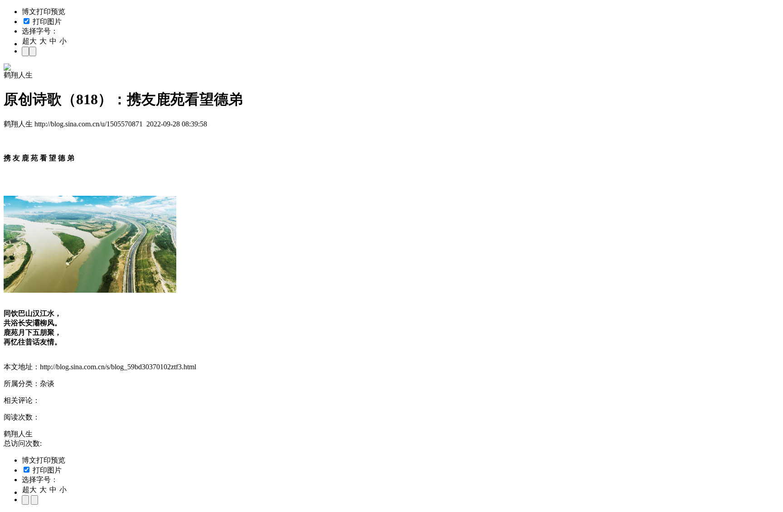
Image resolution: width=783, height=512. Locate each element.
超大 (29, 41)
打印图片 (46, 21)
